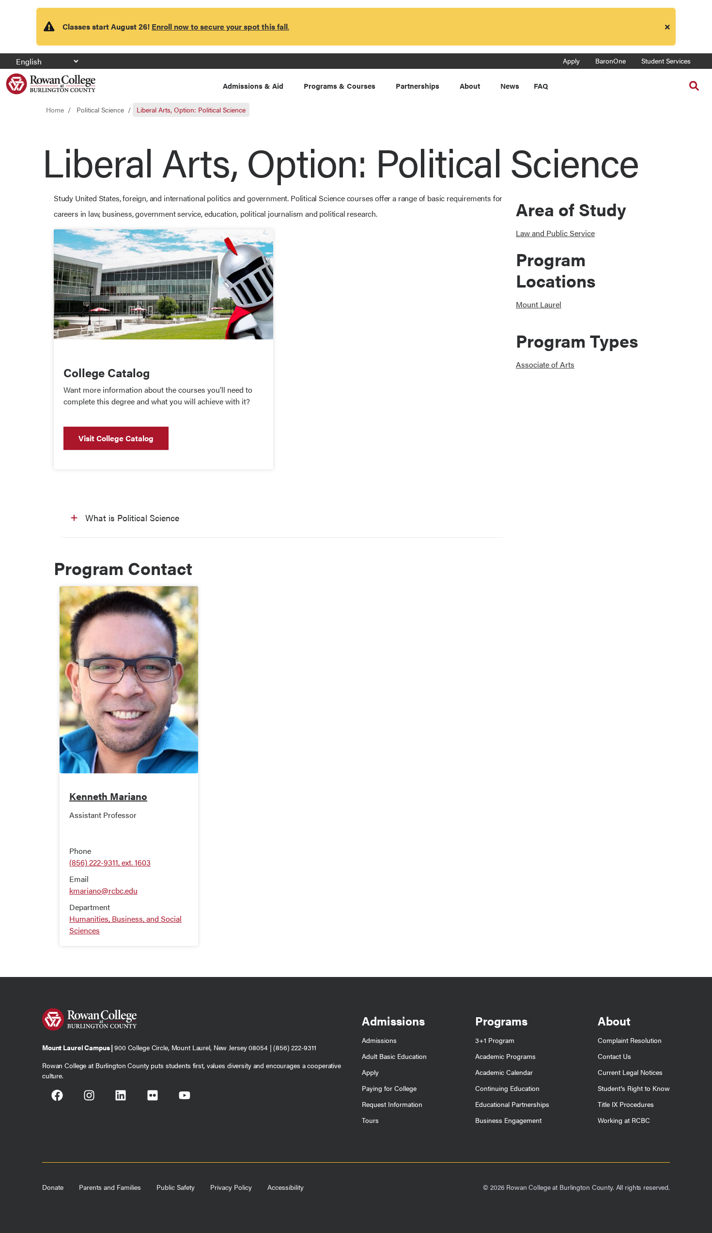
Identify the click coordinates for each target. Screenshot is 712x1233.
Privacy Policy (231, 1187)
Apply (571, 60)
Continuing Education (507, 1088)
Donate (52, 1187)
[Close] (667, 26)
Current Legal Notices (630, 1072)
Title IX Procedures (626, 1104)
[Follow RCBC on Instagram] (89, 1097)
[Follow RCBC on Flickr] (152, 1097)
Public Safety (175, 1187)
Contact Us (614, 1056)
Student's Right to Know (634, 1088)
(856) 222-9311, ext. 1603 (110, 862)
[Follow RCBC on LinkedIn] (120, 1097)
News (509, 85)
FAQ (541, 85)
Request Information (392, 1104)
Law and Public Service (555, 233)
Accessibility (285, 1187)
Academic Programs (505, 1056)
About (470, 85)
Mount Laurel (538, 304)
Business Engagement (508, 1120)
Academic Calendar (504, 1072)
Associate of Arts (545, 364)
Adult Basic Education (394, 1056)
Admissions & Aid (253, 85)
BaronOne (610, 60)
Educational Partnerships (512, 1104)
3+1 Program (494, 1040)
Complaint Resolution (630, 1040)
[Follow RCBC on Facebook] (57, 1097)
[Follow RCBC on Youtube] (184, 1097)
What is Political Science (132, 518)
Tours (370, 1120)
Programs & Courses (339, 85)
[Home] (50, 80)
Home (55, 109)
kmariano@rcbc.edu (103, 890)
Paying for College (389, 1088)
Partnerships (417, 85)
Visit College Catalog (116, 438)
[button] (694, 86)
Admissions (379, 1040)
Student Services (666, 60)
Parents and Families (110, 1187)
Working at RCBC (624, 1120)
